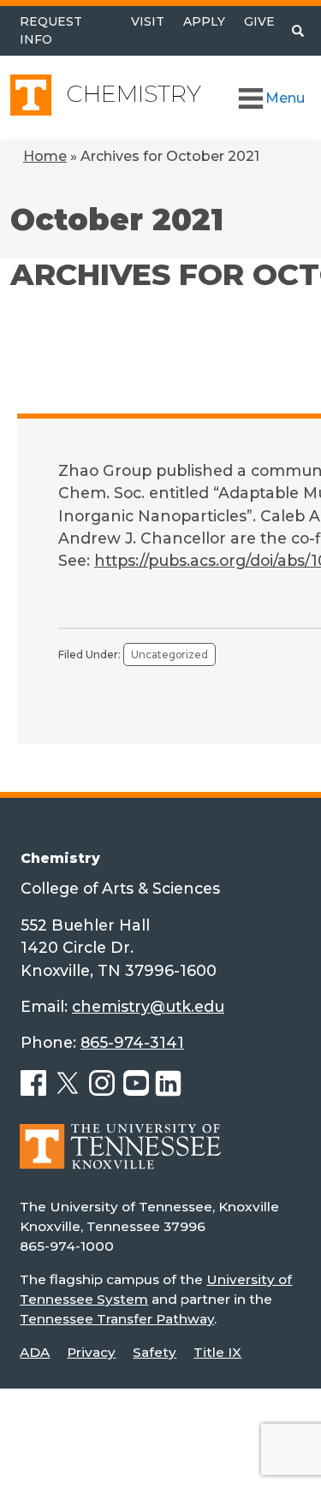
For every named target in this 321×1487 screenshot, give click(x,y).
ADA (35, 1352)
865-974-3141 (132, 1042)
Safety (154, 1352)
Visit (147, 21)
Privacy (91, 1352)
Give (259, 21)
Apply (204, 21)
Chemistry (134, 94)
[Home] (120, 1159)
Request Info (51, 30)
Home (45, 156)
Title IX (217, 1352)
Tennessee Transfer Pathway (117, 1319)
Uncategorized (169, 654)
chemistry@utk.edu (148, 1006)
